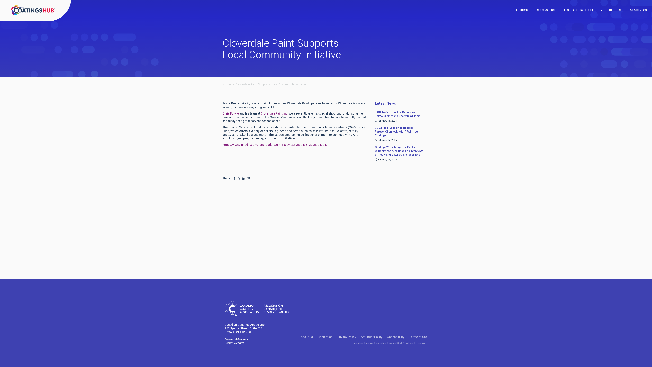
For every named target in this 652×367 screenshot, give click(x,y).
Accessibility (395, 337)
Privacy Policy (346, 337)
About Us (307, 337)
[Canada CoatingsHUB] (33, 10)
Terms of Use (418, 337)
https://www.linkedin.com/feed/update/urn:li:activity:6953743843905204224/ (274, 144)
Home (226, 84)
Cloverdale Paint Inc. (274, 113)
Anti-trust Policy (371, 337)
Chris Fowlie (230, 113)
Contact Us (325, 337)
